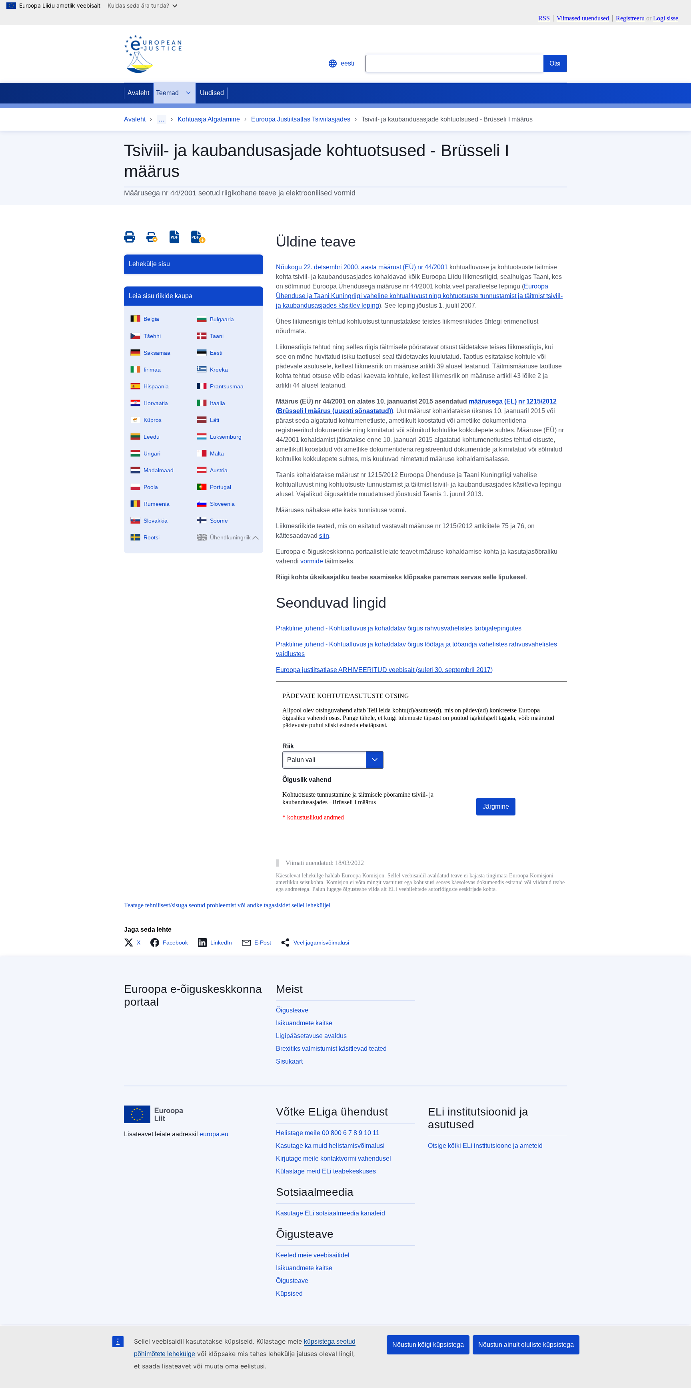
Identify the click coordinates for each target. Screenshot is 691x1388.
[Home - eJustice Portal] (153, 54)
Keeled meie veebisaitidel (312, 1255)
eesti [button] (347, 63)
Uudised (212, 92)
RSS (544, 18)
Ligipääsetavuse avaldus (311, 1035)
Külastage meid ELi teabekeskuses (326, 1171)
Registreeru (630, 18)
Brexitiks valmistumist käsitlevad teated (331, 1048)
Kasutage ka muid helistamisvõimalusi (330, 1145)
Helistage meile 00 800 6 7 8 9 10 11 (327, 1132)
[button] (134, 942)
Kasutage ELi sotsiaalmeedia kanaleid (330, 1213)
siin (324, 535)
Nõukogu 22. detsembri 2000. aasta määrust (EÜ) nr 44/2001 (362, 267)
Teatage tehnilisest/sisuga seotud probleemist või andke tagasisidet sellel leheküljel (227, 905)
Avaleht (138, 92)
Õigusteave (292, 1010)
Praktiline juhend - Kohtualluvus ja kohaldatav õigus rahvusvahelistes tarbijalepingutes (398, 628)
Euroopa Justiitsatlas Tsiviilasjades (300, 119)
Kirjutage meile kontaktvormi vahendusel (333, 1158)
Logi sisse (665, 18)
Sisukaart (289, 1061)
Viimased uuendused (583, 18)
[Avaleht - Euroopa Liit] (154, 1114)
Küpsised (289, 1293)
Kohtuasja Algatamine (209, 119)
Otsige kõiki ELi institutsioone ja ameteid (485, 1145)
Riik (288, 746)
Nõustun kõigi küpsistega (428, 1344)
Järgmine (496, 806)
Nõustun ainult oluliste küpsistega (526, 1344)
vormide (311, 561)
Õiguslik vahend (307, 779)
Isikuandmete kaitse (304, 1023)
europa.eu (214, 1134)
